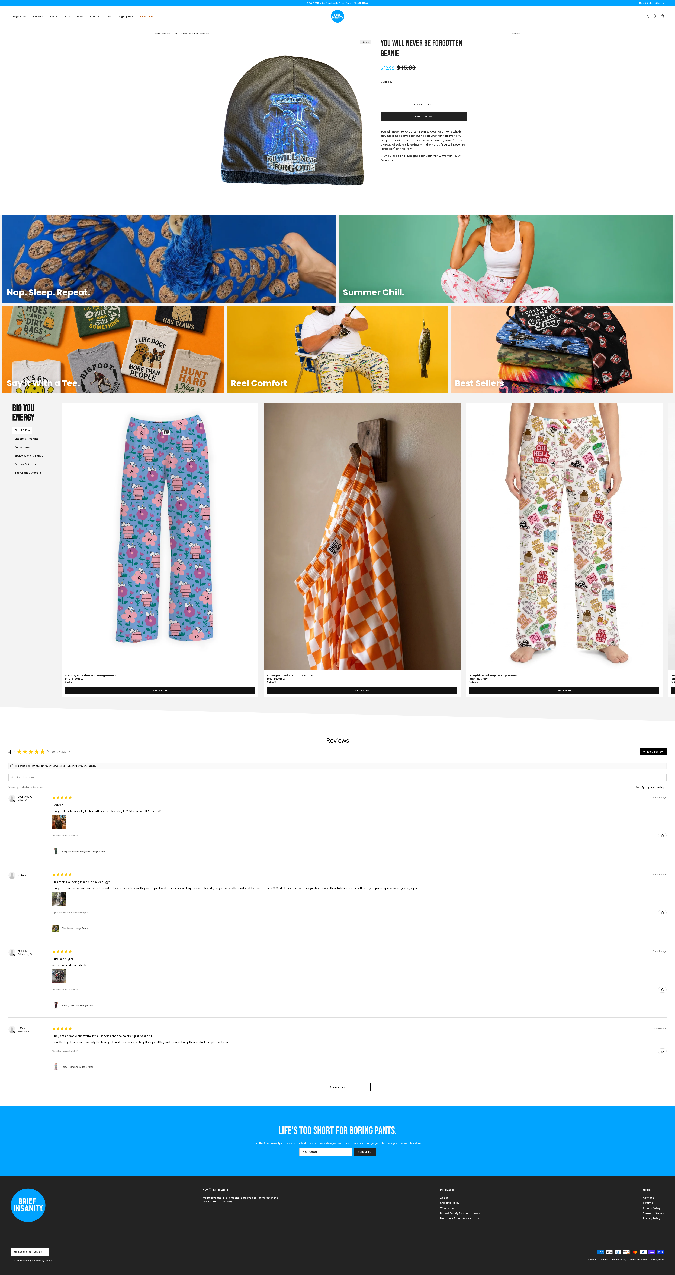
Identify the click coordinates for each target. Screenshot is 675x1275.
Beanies (167, 33)
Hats (67, 16)
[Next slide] (640, 550)
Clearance (146, 16)
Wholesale (447, 1208)
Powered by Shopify (42, 1260)
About (444, 1198)
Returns (648, 1203)
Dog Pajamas (125, 16)
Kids (108, 16)
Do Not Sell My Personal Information (463, 1213)
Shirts (80, 16)
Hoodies (94, 16)
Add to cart (423, 104)
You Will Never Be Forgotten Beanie (191, 33)
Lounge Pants (18, 16)
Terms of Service (653, 1213)
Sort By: (640, 787)
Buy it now (423, 116)
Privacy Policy (651, 1218)
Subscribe (364, 1151)
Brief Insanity (24, 1260)
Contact (648, 1198)
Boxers (53, 16)
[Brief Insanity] (337, 16)
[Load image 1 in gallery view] (290, 120)
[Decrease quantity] (384, 89)
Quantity (386, 82)
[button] (70, 752)
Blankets (38, 16)
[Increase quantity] (398, 89)
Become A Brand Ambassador (459, 1218)
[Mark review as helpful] (662, 835)
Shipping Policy (449, 1203)
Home (158, 33)
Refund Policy (651, 1208)
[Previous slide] (96, 550)
